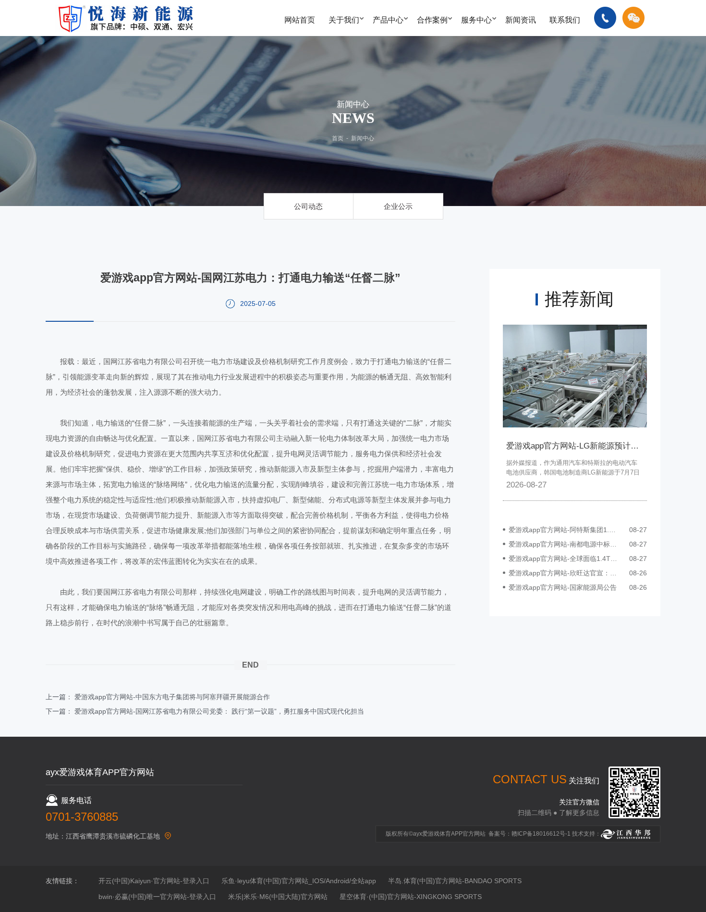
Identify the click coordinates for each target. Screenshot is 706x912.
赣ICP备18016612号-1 (541, 833)
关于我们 (344, 20)
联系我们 (564, 20)
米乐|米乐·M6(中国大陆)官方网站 (278, 896)
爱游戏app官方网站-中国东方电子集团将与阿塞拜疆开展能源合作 (172, 697)
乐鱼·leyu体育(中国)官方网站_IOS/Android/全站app (298, 881)
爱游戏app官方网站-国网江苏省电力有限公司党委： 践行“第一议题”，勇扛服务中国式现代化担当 (219, 711)
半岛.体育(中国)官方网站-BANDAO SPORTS (455, 881)
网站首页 (299, 20)
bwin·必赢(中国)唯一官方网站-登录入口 (157, 896)
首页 (337, 138)
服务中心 (476, 20)
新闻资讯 (520, 20)
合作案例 (432, 20)
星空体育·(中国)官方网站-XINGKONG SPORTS (411, 896)
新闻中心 (362, 138)
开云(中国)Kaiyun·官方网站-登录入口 (153, 881)
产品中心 (388, 20)
